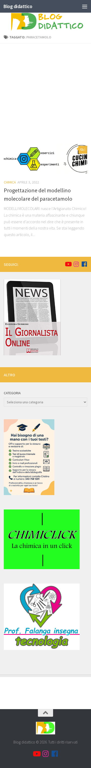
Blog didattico (17, 6)
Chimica (10, 182)
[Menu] (84, 6)
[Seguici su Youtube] (68, 264)
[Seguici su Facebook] (84, 264)
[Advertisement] (45, 95)
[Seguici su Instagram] (76, 264)
